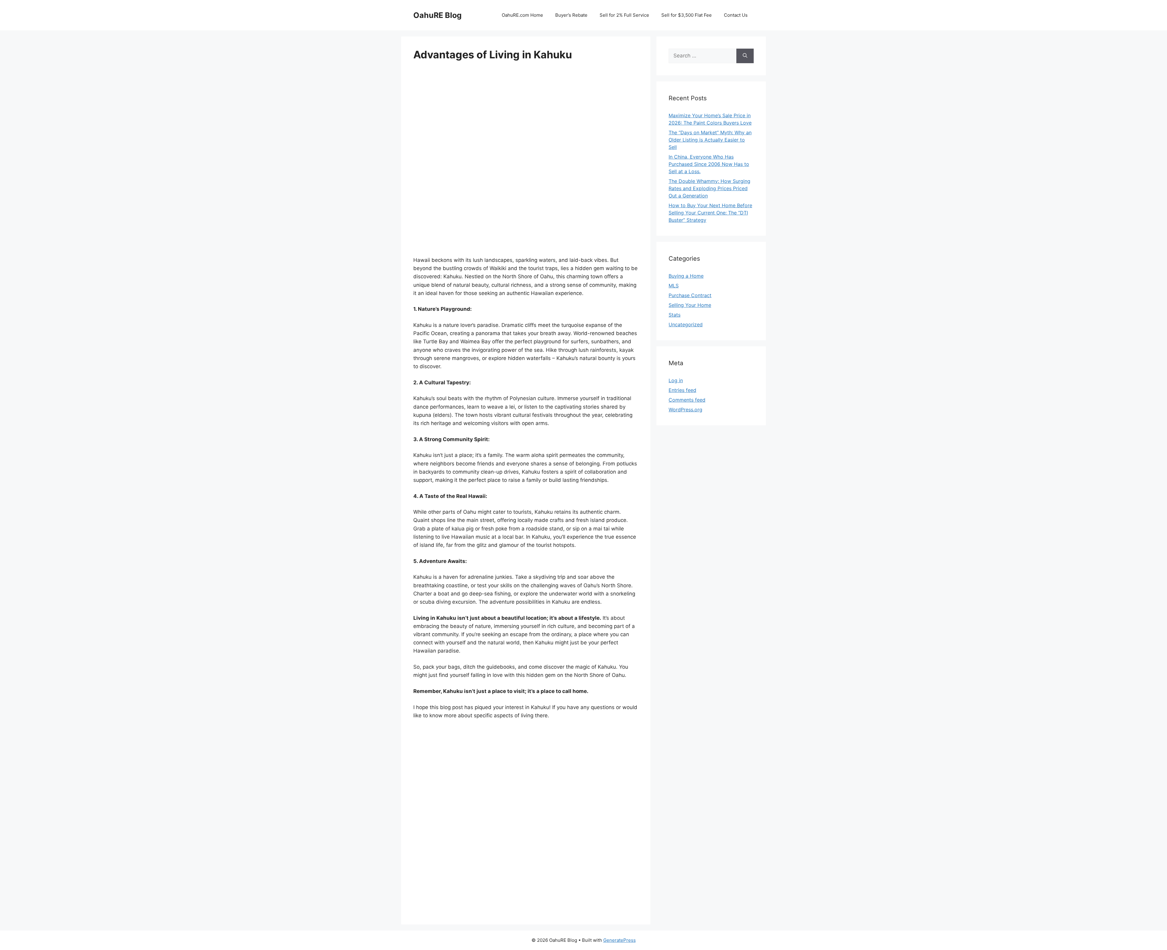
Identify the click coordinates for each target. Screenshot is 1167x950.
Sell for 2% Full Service (624, 15)
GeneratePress (619, 940)
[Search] (745, 56)
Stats (674, 315)
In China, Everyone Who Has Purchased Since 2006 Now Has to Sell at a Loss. (709, 164)
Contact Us (736, 15)
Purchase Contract (690, 295)
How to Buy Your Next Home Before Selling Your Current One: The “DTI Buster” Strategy (710, 212)
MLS (674, 286)
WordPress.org (685, 409)
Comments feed (687, 400)
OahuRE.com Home (522, 15)
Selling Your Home (690, 305)
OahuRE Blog (437, 15)
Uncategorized (686, 324)
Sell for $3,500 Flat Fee (686, 15)
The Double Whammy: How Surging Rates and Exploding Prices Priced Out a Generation (709, 188)
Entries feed (682, 390)
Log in (676, 380)
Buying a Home (686, 276)
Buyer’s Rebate (571, 15)
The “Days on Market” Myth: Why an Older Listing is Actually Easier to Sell (710, 139)
